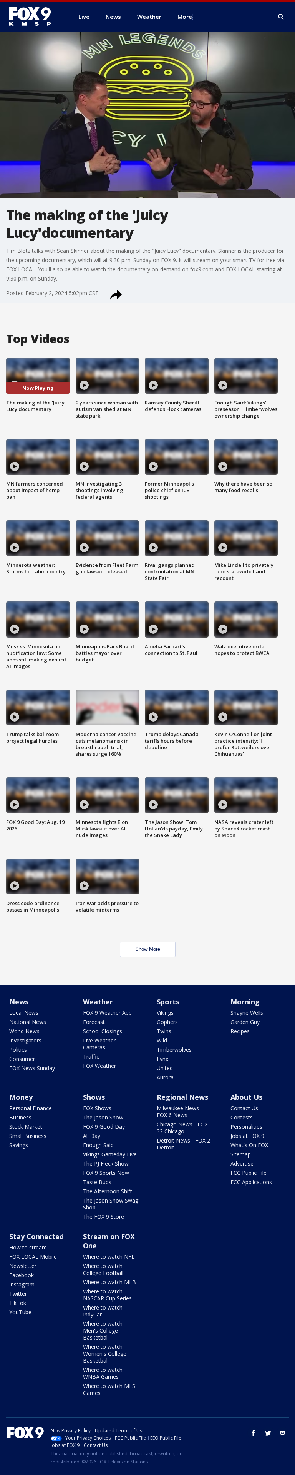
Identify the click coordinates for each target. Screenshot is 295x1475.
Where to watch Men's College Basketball (103, 1330)
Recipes (240, 1031)
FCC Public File (248, 1172)
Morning (245, 1001)
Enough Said (98, 1145)
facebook (253, 1433)
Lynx (162, 1058)
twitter (268, 1433)
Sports (168, 1001)
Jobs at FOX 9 (247, 1135)
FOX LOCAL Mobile (33, 1256)
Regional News (182, 1097)
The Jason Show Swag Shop (110, 1204)
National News (27, 1022)
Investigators (25, 1040)
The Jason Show (103, 1117)
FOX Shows (97, 1108)
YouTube (20, 1312)
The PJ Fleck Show (106, 1163)
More (184, 16)
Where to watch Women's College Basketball (104, 1353)
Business (20, 1117)
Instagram (22, 1284)
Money (21, 1097)
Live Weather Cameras (99, 1044)
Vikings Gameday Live (110, 1154)
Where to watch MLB (109, 1282)
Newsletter (22, 1266)
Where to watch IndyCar (103, 1311)
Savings (18, 1145)
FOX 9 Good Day (104, 1126)
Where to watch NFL (108, 1256)
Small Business (27, 1135)
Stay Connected (36, 1236)
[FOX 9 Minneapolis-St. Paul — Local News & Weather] (34, 16)
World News (24, 1031)
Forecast (94, 1022)
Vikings (165, 1012)
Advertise (242, 1163)
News (18, 1001)
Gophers (167, 1022)
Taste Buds (97, 1182)
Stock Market (25, 1126)
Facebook (21, 1275)
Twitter (18, 1293)
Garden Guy (245, 1022)
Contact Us (244, 1108)
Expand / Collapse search (281, 17)
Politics (18, 1049)
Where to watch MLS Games (109, 1389)
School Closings (102, 1031)
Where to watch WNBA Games (103, 1373)
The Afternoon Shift (107, 1191)
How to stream (28, 1247)
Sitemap (240, 1154)
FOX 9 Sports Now (106, 1172)
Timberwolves (174, 1049)
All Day (91, 1135)
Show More (147, 949)
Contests (241, 1117)
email (283, 1433)
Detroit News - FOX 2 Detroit (183, 1144)
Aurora (165, 1077)
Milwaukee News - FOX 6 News (179, 1111)
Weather (98, 1001)
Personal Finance (30, 1108)
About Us (246, 1097)
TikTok (17, 1302)
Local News (23, 1012)
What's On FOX (249, 1145)
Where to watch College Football (103, 1269)
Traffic (91, 1056)
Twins (164, 1031)
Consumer (22, 1058)
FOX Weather (99, 1065)
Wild (162, 1040)
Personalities (246, 1126)
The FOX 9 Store (103, 1216)
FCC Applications (251, 1182)
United (165, 1068)
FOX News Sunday (32, 1068)
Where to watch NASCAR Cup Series (107, 1295)
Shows (94, 1097)
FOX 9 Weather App (107, 1012)
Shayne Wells (246, 1012)
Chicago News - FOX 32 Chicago (182, 1128)
